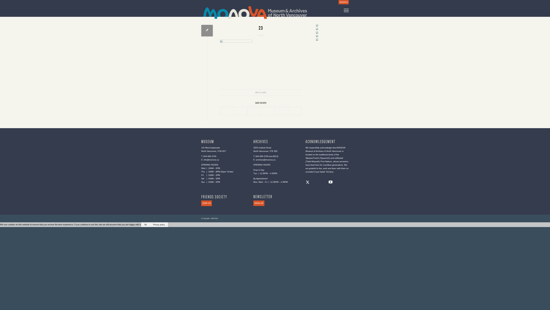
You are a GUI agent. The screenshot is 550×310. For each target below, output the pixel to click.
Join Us (206, 203)
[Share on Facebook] (227, 111)
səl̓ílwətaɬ (339, 158)
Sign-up (258, 203)
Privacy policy (159, 225)
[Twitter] (308, 182)
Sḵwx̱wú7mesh (312, 158)
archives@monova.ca (265, 160)
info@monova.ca (211, 160)
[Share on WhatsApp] (254, 111)
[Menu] (345, 10)
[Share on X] (240, 111)
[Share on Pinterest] (267, 111)
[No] (169, 225)
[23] (207, 30)
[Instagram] (319, 182)
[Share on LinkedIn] (281, 111)
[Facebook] (313, 182)
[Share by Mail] (295, 111)
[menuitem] (343, 2)
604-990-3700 (209, 156)
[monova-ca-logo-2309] (255, 12)
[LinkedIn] (325, 182)
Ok (145, 225)
